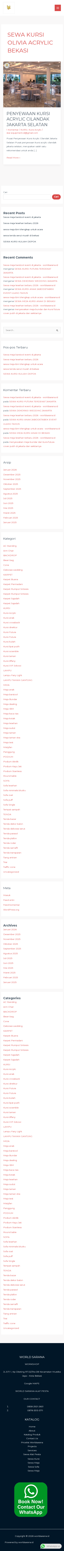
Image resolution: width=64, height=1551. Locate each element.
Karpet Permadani (13, 584)
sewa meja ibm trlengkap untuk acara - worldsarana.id (31, 297)
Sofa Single (9, 804)
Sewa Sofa (33, 1466)
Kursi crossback (11, 622)
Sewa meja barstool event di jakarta (22, 217)
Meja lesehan (10, 723)
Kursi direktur (10, 627)
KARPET (7, 574)
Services (32, 1450)
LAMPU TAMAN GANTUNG (17, 680)
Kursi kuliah (9, 641)
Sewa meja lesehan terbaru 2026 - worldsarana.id (29, 285)
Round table (9, 776)
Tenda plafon (10, 838)
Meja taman (9, 733)
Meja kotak (9, 718)
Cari (5, 192)
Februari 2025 (10, 517)
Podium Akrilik (10, 761)
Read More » (13, 157)
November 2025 (12, 479)
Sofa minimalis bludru (14, 790)
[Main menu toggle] (58, 8)
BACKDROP (10, 555)
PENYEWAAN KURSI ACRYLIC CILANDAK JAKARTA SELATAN (28, 119)
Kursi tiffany (9, 661)
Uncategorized (11, 872)
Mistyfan (7, 747)
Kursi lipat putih (11, 646)
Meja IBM (8, 709)
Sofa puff (8, 800)
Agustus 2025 (10, 493)
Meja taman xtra (11, 737)
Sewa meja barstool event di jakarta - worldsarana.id (30, 265)
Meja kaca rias (10, 713)
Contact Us (32, 1438)
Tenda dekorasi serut (14, 828)
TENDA (7, 814)
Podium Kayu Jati (12, 766)
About (32, 1430)
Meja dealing (10, 704)
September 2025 (12, 489)
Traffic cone (9, 867)
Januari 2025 (10, 522)
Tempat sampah (11, 809)
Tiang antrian (10, 857)
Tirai (5, 862)
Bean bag (8, 560)
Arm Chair (8, 550)
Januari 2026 (10, 469)
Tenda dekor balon (13, 824)
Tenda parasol (10, 833)
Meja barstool (10, 694)
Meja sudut (9, 728)
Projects (32, 1446)
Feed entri (8, 900)
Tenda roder (9, 843)
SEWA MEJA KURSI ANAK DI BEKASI (35, 301)
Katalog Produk (32, 1434)
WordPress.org (11, 909)
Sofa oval (8, 795)
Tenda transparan (12, 852)
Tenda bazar (9, 819)
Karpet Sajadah (11, 598)
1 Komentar (12, 129)
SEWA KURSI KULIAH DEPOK (19, 241)
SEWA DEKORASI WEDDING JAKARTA (36, 281)
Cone (6, 565)
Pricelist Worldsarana (32, 1442)
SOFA (6, 780)
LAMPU (7, 670)
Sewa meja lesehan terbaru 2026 (20, 223)
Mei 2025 (8, 508)
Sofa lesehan (10, 785)
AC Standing (9, 546)
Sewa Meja (33, 1462)
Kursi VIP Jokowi (12, 665)
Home (32, 1426)
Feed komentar (11, 905)
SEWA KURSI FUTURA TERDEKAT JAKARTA (32, 401)
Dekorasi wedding (13, 570)
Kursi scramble (11, 651)
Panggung (9, 752)
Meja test (8, 742)
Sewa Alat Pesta (32, 1454)
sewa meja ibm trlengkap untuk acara (23, 229)
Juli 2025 (7, 498)
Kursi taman (9, 656)
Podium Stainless (12, 771)
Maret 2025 (9, 513)
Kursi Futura (9, 632)
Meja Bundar (10, 699)
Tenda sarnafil (10, 848)
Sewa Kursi (33, 1459)
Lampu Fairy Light (12, 675)
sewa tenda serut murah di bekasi (21, 235)
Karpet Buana (10, 579)
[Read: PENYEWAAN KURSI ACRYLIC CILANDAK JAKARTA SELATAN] (32, 84)
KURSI (6, 608)
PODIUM (8, 756)
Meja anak (8, 689)
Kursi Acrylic (9, 613)
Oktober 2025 (10, 484)
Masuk (6, 895)
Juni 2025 (8, 503)
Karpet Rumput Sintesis (15, 589)
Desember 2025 (12, 474)
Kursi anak (8, 618)
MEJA (6, 685)
